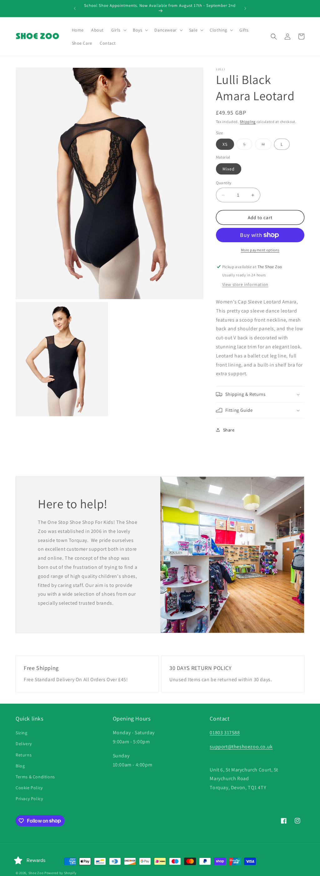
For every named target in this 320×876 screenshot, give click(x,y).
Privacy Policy (29, 798)
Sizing (22, 733)
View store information (245, 284)
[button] (118, 30)
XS (225, 144)
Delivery (24, 743)
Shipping (248, 121)
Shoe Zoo (36, 873)
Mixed (228, 169)
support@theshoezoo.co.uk (241, 746)
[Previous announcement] (75, 8)
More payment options (260, 250)
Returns (24, 755)
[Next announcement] (245, 8)
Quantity (224, 182)
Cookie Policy (29, 787)
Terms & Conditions (35, 777)
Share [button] (229, 430)
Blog (20, 766)
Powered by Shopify (60, 873)
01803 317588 (225, 732)
